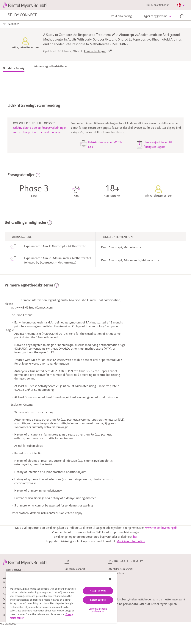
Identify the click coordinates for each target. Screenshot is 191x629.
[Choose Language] (180, 5)
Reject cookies (98, 600)
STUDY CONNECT (22, 15)
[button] (181, 16)
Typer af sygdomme (155, 16)
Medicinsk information (131, 541)
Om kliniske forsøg (121, 16)
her (135, 536)
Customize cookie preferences (98, 610)
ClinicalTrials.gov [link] (95, 51)
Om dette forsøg (13, 68)
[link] (25, 561)
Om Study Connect (75, 569)
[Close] (110, 579)
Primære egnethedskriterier (51, 66)
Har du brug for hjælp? (157, 5)
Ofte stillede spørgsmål (120, 569)
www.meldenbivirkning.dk (161, 527)
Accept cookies (98, 591)
